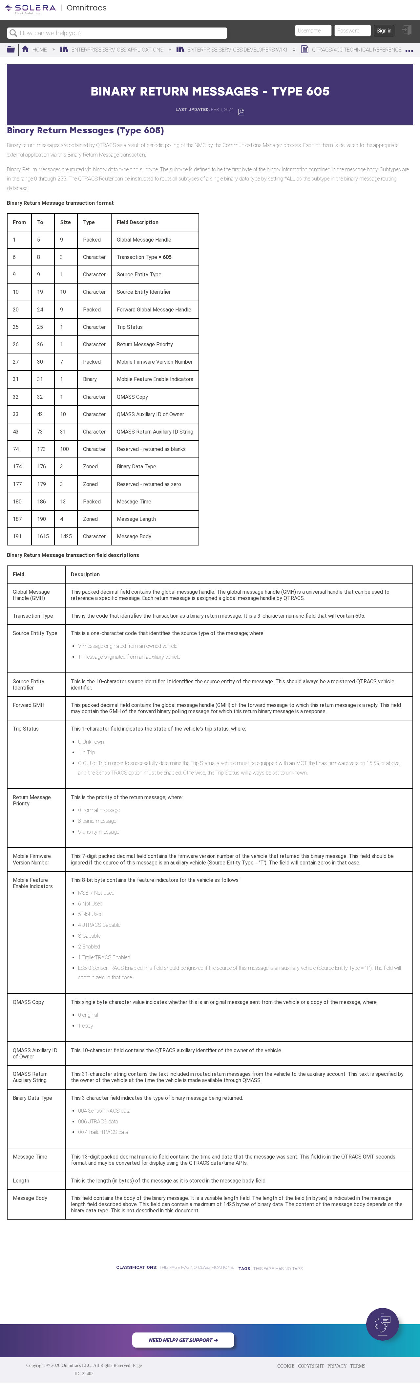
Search (13, 33)
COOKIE (286, 1366)
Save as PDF (241, 112)
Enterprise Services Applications (117, 50)
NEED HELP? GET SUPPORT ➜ (183, 1340)
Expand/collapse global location (409, 48)
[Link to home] (55, 13)
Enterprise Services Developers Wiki (237, 50)
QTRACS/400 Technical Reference (357, 50)
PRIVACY (337, 1366)
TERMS (358, 1366)
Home (39, 50)
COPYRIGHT (311, 1366)
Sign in (384, 31)
